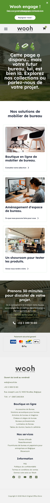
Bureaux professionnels (25, 421)
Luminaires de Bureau (25, 424)
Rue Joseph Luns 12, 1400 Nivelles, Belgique (22, 392)
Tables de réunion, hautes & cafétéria (25, 427)
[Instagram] (19, 477)
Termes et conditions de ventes (25, 470)
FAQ (25, 464)
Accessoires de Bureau (25, 409)
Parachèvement (25, 442)
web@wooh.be (10, 382)
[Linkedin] (30, 477)
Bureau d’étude (25, 439)
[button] (25, 17)
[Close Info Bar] (47, 3)
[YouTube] (25, 477)
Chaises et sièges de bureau (25, 418)
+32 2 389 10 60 (11, 387)
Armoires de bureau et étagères (25, 415)
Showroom (25, 451)
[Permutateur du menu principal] (6, 29)
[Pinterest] (36, 477)
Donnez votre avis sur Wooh (25, 472)
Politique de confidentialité (25, 466)
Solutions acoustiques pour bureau (25, 412)
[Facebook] (13, 477)
